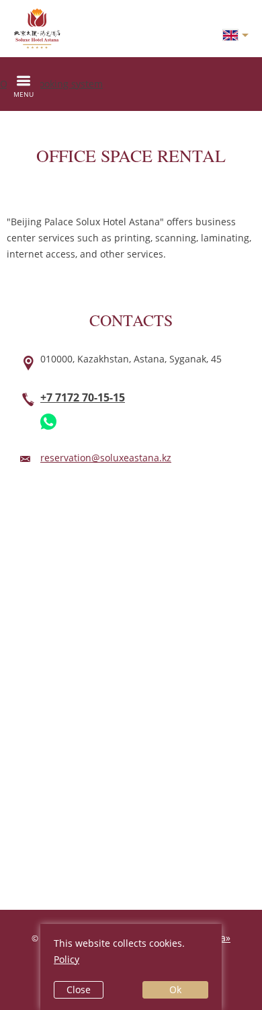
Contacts (131, 320)
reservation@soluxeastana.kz (105, 457)
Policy (66, 959)
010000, (131, 358)
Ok (175, 989)
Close (79, 989)
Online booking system (51, 83)
